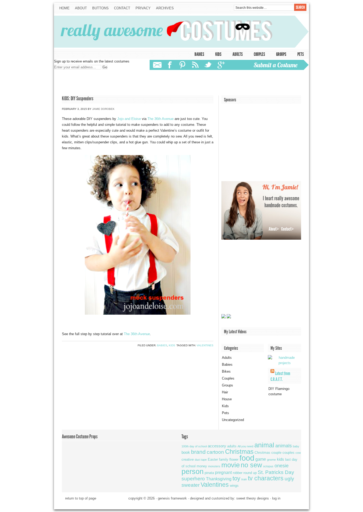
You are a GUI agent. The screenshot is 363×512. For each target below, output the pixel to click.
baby (296, 446)
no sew (251, 465)
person (193, 472)
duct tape (201, 459)
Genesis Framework (172, 498)
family (223, 459)
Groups (281, 54)
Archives (165, 8)
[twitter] (207, 65)
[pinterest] (182, 65)
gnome (271, 459)
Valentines (205, 345)
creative (188, 459)
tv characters (266, 478)
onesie (282, 465)
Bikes (226, 371)
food (246, 457)
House (227, 399)
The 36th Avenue (160, 119)
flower (233, 459)
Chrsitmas (262, 453)
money (202, 466)
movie (230, 465)
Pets (300, 54)
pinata (209, 473)
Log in (276, 498)
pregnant (223, 472)
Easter (213, 459)
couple (276, 453)
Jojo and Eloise (129, 119)
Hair (225, 392)
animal (264, 445)
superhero (193, 478)
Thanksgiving (218, 478)
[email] (157, 65)
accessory (217, 446)
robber (237, 473)
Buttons (100, 8)
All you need (245, 446)
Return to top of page (80, 498)
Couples (259, 54)
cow (298, 452)
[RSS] (195, 65)
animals (283, 445)
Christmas (239, 451)
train (244, 479)
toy (236, 478)
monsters (214, 466)
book (186, 452)
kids (280, 459)
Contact (120, 8)
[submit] (278, 64)
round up (250, 473)
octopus (268, 466)
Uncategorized (233, 420)
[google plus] (221, 65)
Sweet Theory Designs (252, 498)
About (81, 8)
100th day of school (194, 446)
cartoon (215, 452)
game (260, 459)
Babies (199, 54)
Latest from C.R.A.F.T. (280, 376)
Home (64, 8)
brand (198, 452)
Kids (218, 54)
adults (232, 446)
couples (288, 453)
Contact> (287, 229)
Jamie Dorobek (103, 108)
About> (274, 229)
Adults (238, 54)
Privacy (143, 8)
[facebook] (170, 65)
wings (234, 486)
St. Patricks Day (276, 472)
